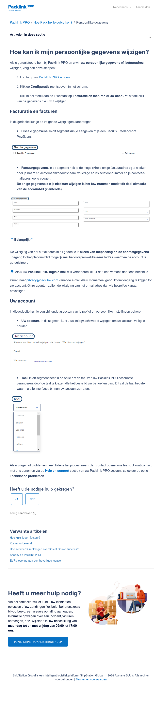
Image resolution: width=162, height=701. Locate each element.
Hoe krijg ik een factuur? (25, 537)
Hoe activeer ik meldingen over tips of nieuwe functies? (44, 549)
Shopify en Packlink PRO (25, 555)
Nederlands (120, 7)
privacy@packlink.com (42, 280)
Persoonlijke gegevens (92, 22)
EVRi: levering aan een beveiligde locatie (35, 560)
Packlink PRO (20, 22)
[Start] (21, 8)
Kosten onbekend (21, 543)
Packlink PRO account (55, 77)
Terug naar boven (21, 513)
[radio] (17, 499)
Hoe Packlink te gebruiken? (53, 22)
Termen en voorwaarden (91, 679)
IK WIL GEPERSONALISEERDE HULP (38, 642)
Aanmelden (143, 7)
